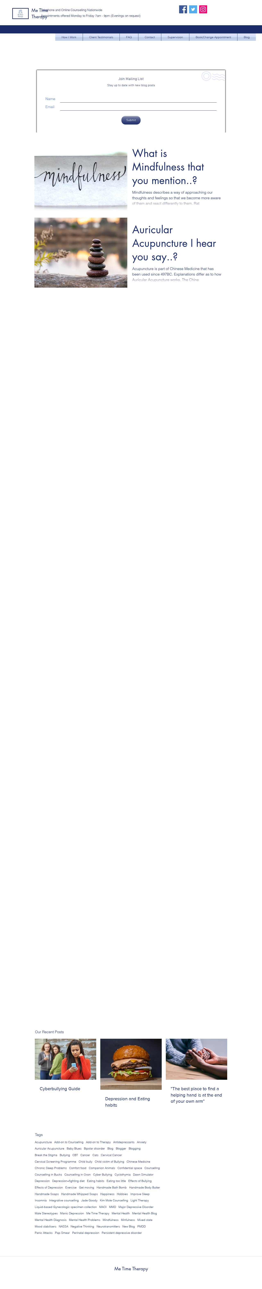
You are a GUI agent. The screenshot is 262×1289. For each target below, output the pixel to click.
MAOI (103, 1207)
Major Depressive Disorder (136, 1207)
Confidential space (129, 1168)
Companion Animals (102, 1168)
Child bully (85, 1161)
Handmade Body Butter (144, 1187)
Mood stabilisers (45, 1226)
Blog (110, 1148)
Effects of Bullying (140, 1181)
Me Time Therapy (97, 1213)
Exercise (71, 1187)
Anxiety (141, 1142)
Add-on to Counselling (69, 1142)
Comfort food (77, 1168)
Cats (95, 1155)
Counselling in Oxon (77, 1174)
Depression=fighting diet (68, 1181)
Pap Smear (62, 1233)
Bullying (65, 1155)
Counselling (152, 1168)
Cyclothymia (123, 1174)
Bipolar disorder (94, 1148)
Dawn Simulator (143, 1174)
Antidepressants (123, 1142)
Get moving (86, 1187)
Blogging (135, 1148)
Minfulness (128, 1220)
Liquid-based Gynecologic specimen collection (66, 1207)
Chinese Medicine (138, 1161)
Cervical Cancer (111, 1155)
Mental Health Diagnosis (51, 1220)
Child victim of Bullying (109, 1161)
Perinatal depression (85, 1233)
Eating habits (95, 1181)
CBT (75, 1155)
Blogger (121, 1148)
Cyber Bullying (102, 1174)
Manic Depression (72, 1213)
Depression (42, 1181)
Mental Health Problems (84, 1220)
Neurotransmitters (108, 1226)
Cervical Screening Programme (55, 1161)
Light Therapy (140, 1200)
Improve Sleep (140, 1194)
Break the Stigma (46, 1155)
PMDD (141, 1226)
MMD (112, 1207)
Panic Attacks (44, 1233)
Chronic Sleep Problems (51, 1168)
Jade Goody (89, 1200)
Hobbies (122, 1194)
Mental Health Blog (144, 1213)
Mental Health (121, 1213)
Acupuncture (43, 1142)
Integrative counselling (64, 1200)
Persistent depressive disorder (122, 1233)
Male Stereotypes (46, 1213)
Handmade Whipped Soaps (79, 1194)
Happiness (107, 1194)
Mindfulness (111, 1220)
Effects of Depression (49, 1187)
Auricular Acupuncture (49, 1148)
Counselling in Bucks (48, 1174)
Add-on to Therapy (98, 1142)
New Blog (128, 1226)
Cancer (85, 1155)
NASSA (63, 1226)
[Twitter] (193, 9)
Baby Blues (74, 1148)
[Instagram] (203, 9)
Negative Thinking (82, 1226)
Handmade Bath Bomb (112, 1187)
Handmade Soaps (47, 1194)
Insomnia (41, 1200)
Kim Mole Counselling (114, 1200)
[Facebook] (183, 9)
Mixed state (144, 1220)
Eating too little (116, 1181)
